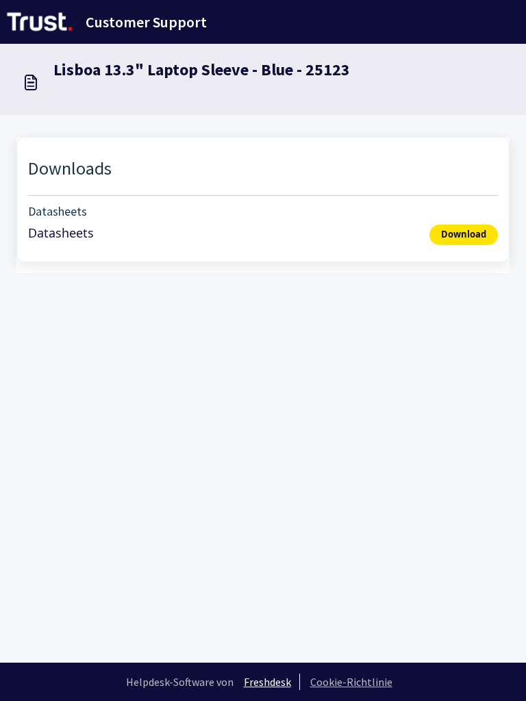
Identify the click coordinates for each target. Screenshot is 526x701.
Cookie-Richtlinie (351, 682)
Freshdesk (267, 682)
